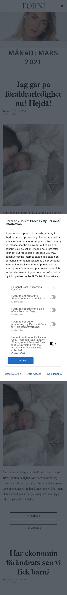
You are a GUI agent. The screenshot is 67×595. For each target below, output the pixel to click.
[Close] (59, 221)
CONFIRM (20, 360)
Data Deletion (13, 373)
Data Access (34, 373)
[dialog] (33, 297)
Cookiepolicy (54, 373)
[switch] (53, 297)
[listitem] (33, 288)
